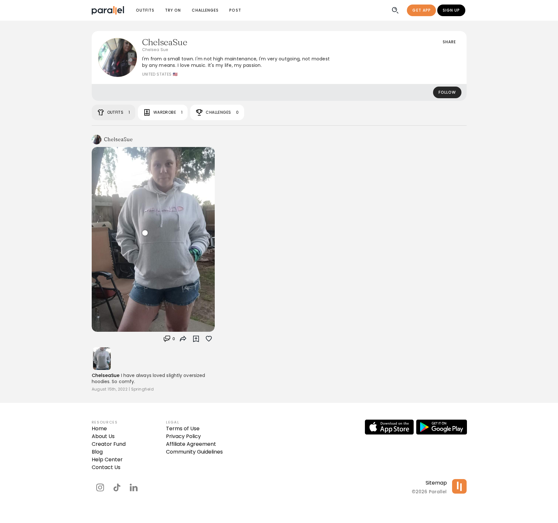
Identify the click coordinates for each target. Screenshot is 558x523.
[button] (169, 338)
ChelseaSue (106, 375)
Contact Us (106, 467)
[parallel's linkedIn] (133, 487)
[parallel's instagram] (100, 487)
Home (99, 428)
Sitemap (436, 482)
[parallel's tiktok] (116, 487)
